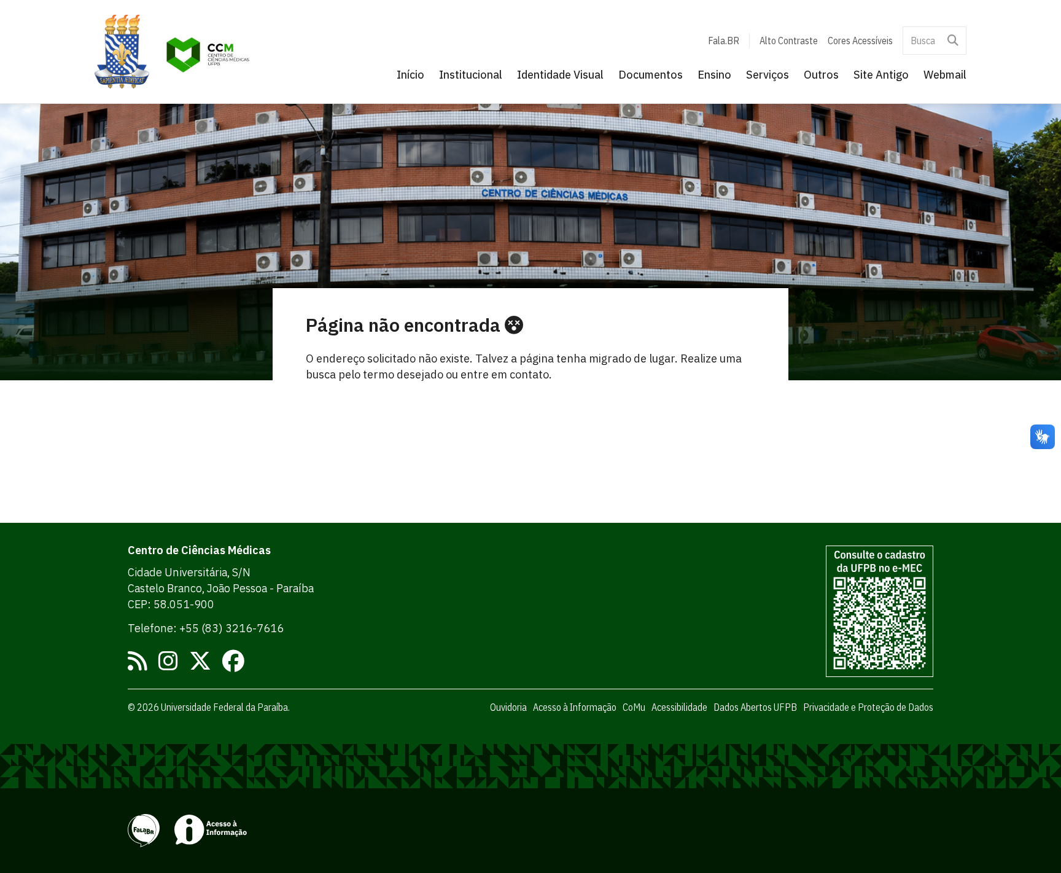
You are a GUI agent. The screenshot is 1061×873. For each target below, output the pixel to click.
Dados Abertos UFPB (755, 707)
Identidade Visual (560, 75)
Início (410, 75)
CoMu (634, 707)
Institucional (470, 75)
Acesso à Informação (574, 707)
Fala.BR (723, 40)
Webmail (944, 75)
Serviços (767, 75)
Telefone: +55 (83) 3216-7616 (206, 628)
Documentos (650, 75)
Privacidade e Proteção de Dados (868, 707)
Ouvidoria (508, 707)
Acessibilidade (679, 707)
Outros (821, 75)
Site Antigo (881, 75)
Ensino (714, 75)
